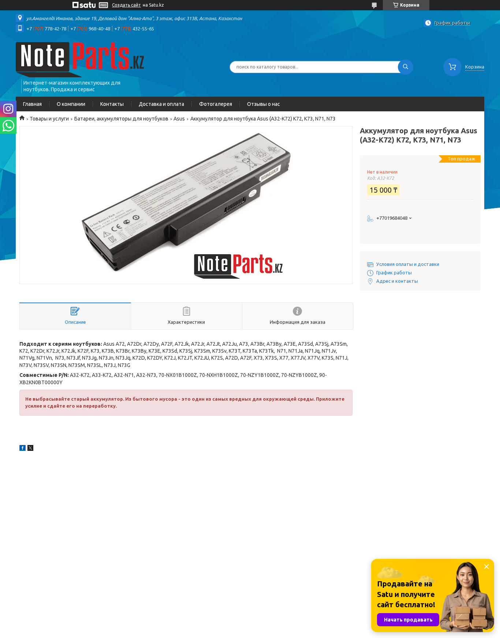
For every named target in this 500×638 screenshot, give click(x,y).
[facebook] (22, 449)
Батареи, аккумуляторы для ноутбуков (121, 119)
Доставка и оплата (161, 104)
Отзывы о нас (263, 104)
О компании (71, 104)
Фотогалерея (215, 104)
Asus (179, 119)
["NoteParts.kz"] (80, 59)
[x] (30, 449)
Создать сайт (126, 5)
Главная (32, 104)
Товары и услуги (49, 119)
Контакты (112, 104)
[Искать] (405, 67)
